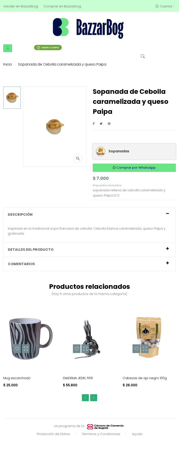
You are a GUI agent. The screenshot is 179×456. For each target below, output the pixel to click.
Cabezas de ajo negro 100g (145, 378)
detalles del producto (30, 249)
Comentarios (21, 263)
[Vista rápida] (25, 348)
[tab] (89, 214)
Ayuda (137, 434)
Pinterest (109, 123)
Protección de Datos (53, 434)
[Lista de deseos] (17, 348)
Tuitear (101, 123)
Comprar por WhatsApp (136, 167)
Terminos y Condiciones (101, 434)
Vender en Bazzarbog (20, 6)
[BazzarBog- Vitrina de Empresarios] (89, 28)
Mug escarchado (17, 378)
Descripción (20, 214)
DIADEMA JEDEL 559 (78, 378)
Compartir (94, 123)
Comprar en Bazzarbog (62, 6)
